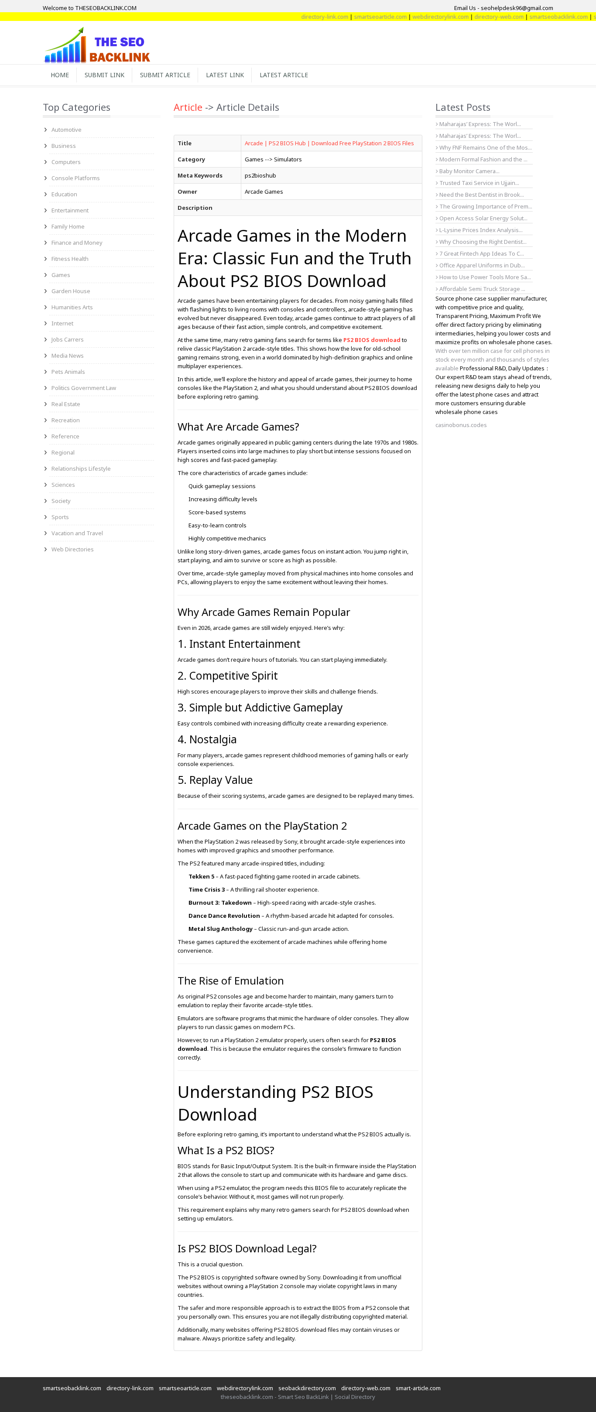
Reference (65, 436)
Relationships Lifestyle (81, 468)
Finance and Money (77, 242)
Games (60, 275)
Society (61, 501)
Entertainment (70, 210)
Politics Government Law (83, 388)
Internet (62, 323)
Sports (60, 517)
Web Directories (72, 549)
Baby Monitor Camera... (469, 171)
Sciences (63, 485)
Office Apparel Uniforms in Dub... (481, 265)
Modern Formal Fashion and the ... (482, 159)
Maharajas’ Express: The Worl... (479, 124)
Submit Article (165, 75)
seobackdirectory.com (307, 1388)
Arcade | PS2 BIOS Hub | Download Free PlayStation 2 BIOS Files (329, 143)
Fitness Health (70, 259)
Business (63, 146)
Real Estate (65, 404)
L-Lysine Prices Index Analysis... (480, 230)
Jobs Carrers (67, 339)
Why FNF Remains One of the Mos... (485, 147)
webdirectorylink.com (423, 17)
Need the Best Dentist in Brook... (481, 194)
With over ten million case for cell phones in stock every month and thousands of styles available (492, 359)
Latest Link (225, 75)
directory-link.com (307, 17)
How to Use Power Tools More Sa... (484, 277)
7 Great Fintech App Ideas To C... (481, 253)
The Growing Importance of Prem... (485, 206)
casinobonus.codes (461, 425)
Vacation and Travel (77, 533)
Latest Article (284, 75)
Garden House (70, 291)
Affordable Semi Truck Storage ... (481, 289)
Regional (63, 452)
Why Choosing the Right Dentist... (482, 242)
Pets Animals (68, 372)
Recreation (65, 420)
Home (60, 75)
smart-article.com (418, 1388)
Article (188, 106)
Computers (66, 162)
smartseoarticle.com (362, 17)
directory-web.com (481, 17)
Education (64, 194)
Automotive (66, 129)
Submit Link (104, 75)
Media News (67, 355)
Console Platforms (75, 178)
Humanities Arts (72, 307)
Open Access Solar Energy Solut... (482, 218)
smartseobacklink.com (541, 17)
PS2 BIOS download (372, 340)
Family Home (68, 226)
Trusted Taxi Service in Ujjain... (478, 183)
